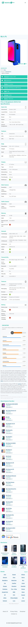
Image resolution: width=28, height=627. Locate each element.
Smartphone (8, 71)
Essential (23, 586)
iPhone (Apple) (14, 598)
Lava (14, 600)
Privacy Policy (13, 611)
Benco (23, 577)
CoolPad (14, 583)
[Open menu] (25, 3)
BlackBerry (5, 580)
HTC (14, 595)
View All (25, 571)
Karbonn (5, 600)
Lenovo (23, 600)
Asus (14, 577)
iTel (23, 598)
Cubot (23, 583)
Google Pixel (5, 592)
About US (5, 611)
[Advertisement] (14, 20)
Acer (5, 574)
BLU (13, 401)
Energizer (14, 586)
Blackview (14, 580)
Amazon (5, 577)
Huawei (23, 595)
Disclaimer (22, 611)
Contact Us (14, 614)
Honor (23, 592)
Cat (5, 583)
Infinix (4, 598)
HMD (14, 592)
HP (5, 595)
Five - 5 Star (14, 589)
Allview (23, 574)
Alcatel (14, 574)
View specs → (9, 407)
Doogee (5, 586)
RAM (2, 381)
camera (19, 383)
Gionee (23, 589)
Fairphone (5, 589)
